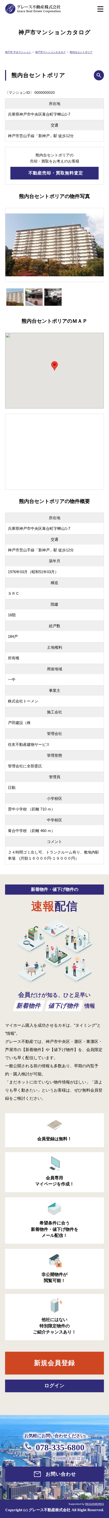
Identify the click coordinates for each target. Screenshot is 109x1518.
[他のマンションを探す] (99, 75)
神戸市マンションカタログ (50, 52)
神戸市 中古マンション (18, 52)
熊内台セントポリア (81, 52)
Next (98, 247)
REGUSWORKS (94, 1504)
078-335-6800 (60, 1447)
